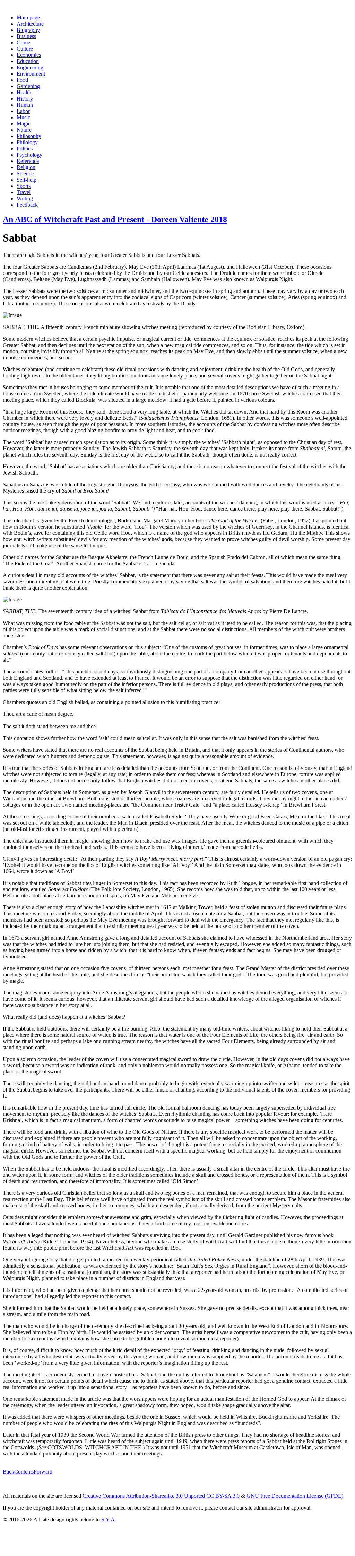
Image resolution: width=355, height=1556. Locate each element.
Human (25, 105)
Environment (31, 74)
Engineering (30, 67)
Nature (24, 130)
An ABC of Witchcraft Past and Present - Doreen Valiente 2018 (115, 219)
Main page (28, 17)
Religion (26, 167)
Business (26, 36)
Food (22, 80)
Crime (23, 42)
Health (24, 92)
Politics (25, 148)
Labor (23, 111)
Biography (28, 30)
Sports (24, 186)
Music (23, 117)
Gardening (28, 86)
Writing (25, 198)
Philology (27, 142)
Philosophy (29, 136)
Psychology (29, 155)
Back (8, 1472)
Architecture (30, 24)
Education (28, 61)
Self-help (26, 180)
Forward (43, 1472)
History (25, 99)
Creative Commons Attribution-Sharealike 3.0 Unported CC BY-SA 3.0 (161, 1496)
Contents (24, 1472)
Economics (29, 55)
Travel (24, 192)
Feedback (27, 205)
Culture (25, 49)
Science (25, 173)
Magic (24, 124)
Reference (28, 161)
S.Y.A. (108, 1519)
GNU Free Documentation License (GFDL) (294, 1496)
